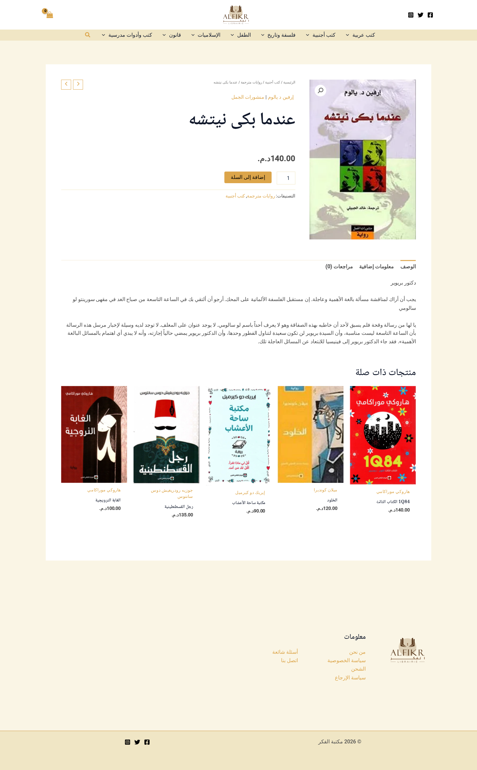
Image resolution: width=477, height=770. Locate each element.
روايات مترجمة (251, 82)
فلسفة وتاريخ (281, 35)
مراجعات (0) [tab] (339, 266)
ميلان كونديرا (325, 489)
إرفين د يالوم (281, 97)
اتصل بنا (289, 660)
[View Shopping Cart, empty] (50, 14)
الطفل (244, 35)
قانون (175, 35)
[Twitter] (420, 15)
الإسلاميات (209, 35)
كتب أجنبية (324, 35)
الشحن (358, 669)
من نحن (357, 652)
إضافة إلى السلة (248, 177)
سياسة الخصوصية (346, 660)
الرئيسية (289, 82)
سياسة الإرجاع (350, 678)
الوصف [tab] (408, 266)
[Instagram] (411, 15)
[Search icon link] (87, 35)
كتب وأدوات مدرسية (130, 35)
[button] (320, 90)
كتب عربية (363, 35)
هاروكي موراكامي (393, 491)
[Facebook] (430, 15)
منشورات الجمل (247, 97)
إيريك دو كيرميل (250, 492)
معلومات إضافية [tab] (376, 266)
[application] (349, 35)
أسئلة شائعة (285, 652)
